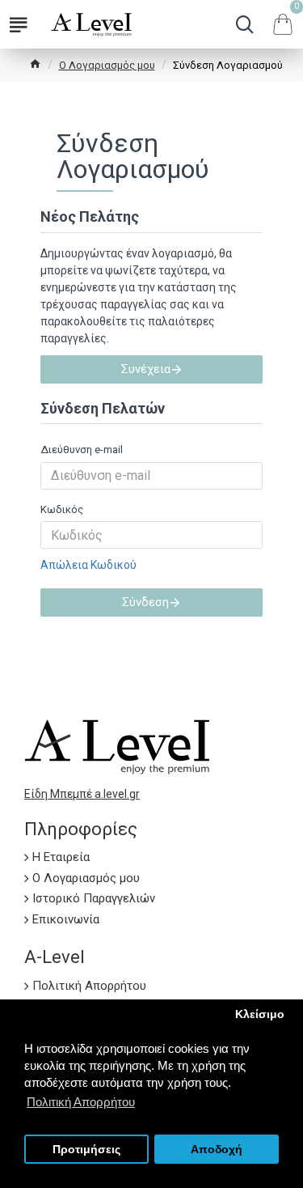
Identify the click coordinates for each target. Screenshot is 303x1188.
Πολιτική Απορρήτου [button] (81, 1102)
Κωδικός (61, 509)
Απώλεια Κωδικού (88, 564)
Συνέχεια (145, 369)
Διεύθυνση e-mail (81, 449)
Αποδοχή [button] (216, 1149)
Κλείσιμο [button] (259, 1014)
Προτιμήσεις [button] (86, 1149)
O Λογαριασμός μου (107, 65)
